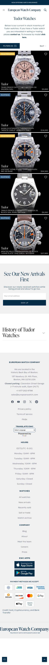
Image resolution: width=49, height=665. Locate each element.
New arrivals (24, 502)
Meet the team (24, 542)
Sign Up (24, 303)
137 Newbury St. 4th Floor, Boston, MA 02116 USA (24, 378)
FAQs (24, 419)
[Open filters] (4, 659)
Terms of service (24, 414)
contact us (15, 34)
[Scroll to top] (44, 659)
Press (24, 552)
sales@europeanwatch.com (24, 395)
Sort (42, 46)
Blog (24, 531)
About (24, 536)
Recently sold (24, 508)
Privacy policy (24, 409)
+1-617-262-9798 (24, 391)
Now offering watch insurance (24, 2)
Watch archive (25, 518)
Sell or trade (24, 513)
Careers (24, 547)
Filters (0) (8, 46)
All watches (24, 497)
